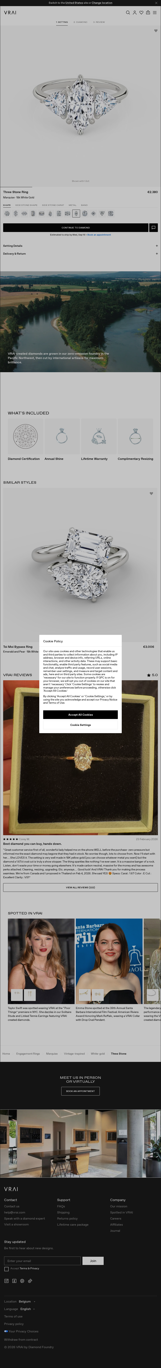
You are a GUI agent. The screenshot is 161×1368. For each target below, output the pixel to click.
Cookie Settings (80, 725)
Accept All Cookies (80, 715)
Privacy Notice (108, 699)
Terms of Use (56, 703)
